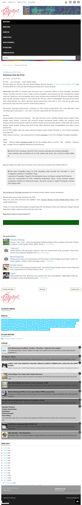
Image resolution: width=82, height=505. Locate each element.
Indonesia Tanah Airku (9, 323)
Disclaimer (31, 2)
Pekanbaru (21, 326)
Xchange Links (44, 329)
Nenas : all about (69, 323)
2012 (5, 473)
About (4, 2)
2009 (5, 480)
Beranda (7, 22)
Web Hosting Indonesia (11, 488)
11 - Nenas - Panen (9, 357)
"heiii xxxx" (14, 248)
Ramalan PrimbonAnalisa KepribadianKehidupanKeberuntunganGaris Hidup (9, 411)
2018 (5, 458)
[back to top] (77, 501)
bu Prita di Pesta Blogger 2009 (64, 84)
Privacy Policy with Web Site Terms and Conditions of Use (23, 400)
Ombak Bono (7, 37)
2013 (5, 470)
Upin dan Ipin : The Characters (19, 433)
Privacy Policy (21, 2)
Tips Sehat (5, 329)
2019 (5, 455)
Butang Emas (7, 47)
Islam (21, 323)
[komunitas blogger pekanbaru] (12, 338)
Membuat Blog (38, 323)
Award (4, 320)
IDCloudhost (7, 490)
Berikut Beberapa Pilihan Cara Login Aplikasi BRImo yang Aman (31, 392)
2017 (5, 460)
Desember (9, 483)
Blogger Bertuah (34, 320)
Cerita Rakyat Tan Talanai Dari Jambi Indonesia (25, 374)
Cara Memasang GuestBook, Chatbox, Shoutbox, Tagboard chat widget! (34, 348)
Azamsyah (6, 32)
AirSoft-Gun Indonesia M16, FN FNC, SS (22, 424)
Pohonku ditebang (17, 239)
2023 (5, 448)
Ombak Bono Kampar (9, 326)
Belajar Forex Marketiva (17, 320)
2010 (5, 478)
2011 (5, 475)
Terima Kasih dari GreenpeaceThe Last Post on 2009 (23, 485)
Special (71, 326)
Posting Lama (75, 289)
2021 (5, 450)
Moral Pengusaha (17, 256)
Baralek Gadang (16, 265)
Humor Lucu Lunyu (72, 320)
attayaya (13, 497)
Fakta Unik (60, 320)
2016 (5, 463)
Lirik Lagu (28, 323)
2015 (5, 465)
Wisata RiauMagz (8, 42)
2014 (5, 468)
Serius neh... (17, 78)
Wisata (35, 329)
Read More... (51, 244)
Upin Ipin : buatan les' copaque (21, 329)
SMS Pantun (63, 326)
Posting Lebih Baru (8, 289)
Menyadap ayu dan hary (53, 323)
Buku (43, 320)
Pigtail (12, 273)
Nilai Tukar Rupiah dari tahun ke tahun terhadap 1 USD (28, 383)
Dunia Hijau (51, 320)
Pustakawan (43, 326)
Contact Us (11, 2)
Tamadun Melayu (8, 53)
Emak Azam (6, 27)
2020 (5, 453)
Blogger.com (76, 497)
